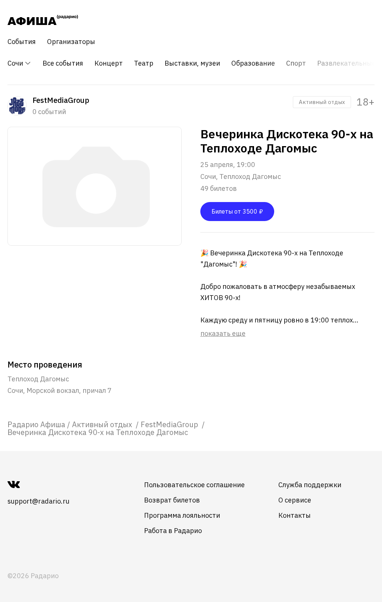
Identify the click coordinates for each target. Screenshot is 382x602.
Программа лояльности (182, 515)
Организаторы (71, 42)
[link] (36, 424)
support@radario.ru (38, 501)
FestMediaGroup (170, 424)
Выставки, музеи (192, 63)
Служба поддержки (309, 485)
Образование (253, 63)
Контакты (294, 515)
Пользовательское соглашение (194, 485)
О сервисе (294, 500)
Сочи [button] (16, 63)
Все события (63, 63)
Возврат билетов (172, 500)
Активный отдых (322, 101)
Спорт (296, 63)
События (21, 42)
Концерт (108, 63)
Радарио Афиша (36, 424)
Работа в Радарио (173, 531)
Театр (143, 63)
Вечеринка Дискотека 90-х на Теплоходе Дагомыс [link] (97, 432)
